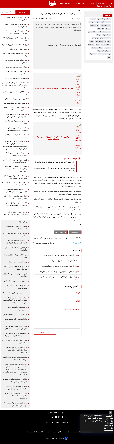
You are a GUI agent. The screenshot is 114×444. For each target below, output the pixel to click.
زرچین (108, 41)
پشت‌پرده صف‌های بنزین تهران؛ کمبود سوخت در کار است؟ (16, 135)
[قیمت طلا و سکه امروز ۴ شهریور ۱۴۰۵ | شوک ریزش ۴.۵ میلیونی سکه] (77, 89)
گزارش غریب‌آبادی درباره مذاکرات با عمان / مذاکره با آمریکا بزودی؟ (15, 161)
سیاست (101, 3)
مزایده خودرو (91, 45)
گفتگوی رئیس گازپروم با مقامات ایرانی (16, 99)
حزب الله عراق (74, 232)
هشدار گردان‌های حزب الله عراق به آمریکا (65, 261)
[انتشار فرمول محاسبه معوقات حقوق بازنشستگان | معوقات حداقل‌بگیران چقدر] (77, 138)
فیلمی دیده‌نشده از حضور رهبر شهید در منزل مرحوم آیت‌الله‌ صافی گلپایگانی (15, 190)
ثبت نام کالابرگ (106, 35)
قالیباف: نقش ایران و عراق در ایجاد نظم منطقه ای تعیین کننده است (15, 197)
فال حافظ (108, 29)
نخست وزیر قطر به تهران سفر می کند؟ (15, 78)
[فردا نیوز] (52, 3)
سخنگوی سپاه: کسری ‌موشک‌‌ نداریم (16, 67)
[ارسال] (37, 18)
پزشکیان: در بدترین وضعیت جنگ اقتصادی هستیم (17, 18)
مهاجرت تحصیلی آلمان (94, 22)
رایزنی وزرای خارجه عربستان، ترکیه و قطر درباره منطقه (15, 54)
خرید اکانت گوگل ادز (105, 38)
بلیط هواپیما (107, 48)
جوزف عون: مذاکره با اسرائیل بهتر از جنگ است (15, 39)
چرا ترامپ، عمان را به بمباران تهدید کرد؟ (15, 103)
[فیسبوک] (73, 243)
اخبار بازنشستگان (106, 22)
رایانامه (78, 301)
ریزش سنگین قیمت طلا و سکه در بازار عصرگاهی (16, 61)
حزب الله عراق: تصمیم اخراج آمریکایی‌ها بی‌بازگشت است (60, 266)
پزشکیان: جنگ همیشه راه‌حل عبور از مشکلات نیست (16, 72)
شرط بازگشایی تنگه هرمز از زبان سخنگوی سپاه (15, 93)
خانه (110, 3)
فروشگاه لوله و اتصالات (96, 48)
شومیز (108, 57)
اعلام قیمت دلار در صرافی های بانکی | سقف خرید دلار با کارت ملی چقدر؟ (16, 115)
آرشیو (46, 422)
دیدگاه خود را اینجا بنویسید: (71, 310)
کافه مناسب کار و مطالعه (104, 32)
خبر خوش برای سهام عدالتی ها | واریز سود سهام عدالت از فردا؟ (14, 183)
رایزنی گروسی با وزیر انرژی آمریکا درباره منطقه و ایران (15, 122)
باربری (97, 45)
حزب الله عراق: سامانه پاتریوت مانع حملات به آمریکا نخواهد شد (57, 272)
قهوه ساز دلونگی (93, 54)
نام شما (77, 293)
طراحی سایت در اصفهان (104, 54)
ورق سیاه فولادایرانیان (100, 41)
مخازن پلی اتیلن (94, 25)
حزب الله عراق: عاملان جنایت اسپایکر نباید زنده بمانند (61, 255)
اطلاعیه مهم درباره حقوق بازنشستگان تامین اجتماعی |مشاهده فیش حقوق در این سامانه (15, 205)
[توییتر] (76, 243)
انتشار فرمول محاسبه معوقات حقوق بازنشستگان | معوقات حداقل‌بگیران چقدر (53, 138)
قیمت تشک (93, 19)
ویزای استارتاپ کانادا (105, 25)
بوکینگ (91, 41)
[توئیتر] (52, 417)
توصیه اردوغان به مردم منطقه (18, 49)
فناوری (109, 6)
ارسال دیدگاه (45, 332)
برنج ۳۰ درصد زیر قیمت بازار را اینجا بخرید (14, 45)
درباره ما (65, 422)
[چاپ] (34, 18)
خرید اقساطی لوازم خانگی (104, 19)
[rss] (61, 417)
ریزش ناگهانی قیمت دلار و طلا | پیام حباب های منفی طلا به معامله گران (15, 108)
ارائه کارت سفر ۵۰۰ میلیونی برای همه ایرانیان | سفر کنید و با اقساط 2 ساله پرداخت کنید (16, 169)
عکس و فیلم (80, 3)
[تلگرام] (79, 243)
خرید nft (99, 35)
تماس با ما (55, 422)
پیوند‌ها (100, 6)
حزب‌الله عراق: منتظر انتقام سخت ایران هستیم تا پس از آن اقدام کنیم (57, 278)
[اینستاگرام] (58, 417)
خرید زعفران (96, 38)
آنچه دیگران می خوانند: (69, 158)
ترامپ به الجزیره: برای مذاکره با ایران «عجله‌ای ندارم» (16, 25)
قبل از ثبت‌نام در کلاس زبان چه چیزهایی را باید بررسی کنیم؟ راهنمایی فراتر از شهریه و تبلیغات (14, 85)
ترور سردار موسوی (60, 232)
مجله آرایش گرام (92, 32)
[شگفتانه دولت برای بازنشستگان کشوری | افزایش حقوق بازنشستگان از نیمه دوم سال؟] (108, 423)
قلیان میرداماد (100, 29)
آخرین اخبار (22, 12)
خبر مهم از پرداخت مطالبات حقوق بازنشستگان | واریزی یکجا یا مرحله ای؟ (15, 213)
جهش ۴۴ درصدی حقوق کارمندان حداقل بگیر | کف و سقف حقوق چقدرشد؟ (15, 129)
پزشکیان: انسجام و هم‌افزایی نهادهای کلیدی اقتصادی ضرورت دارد (16, 154)
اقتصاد (92, 3)
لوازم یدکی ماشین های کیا (103, 51)
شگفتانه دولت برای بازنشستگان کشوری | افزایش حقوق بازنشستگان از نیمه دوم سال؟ (92, 418)
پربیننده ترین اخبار (8, 12)
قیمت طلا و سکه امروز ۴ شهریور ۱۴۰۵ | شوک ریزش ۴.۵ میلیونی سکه (53, 89)
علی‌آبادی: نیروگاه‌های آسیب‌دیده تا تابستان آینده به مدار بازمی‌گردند (16, 32)
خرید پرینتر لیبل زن (105, 45)
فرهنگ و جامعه (66, 3)
